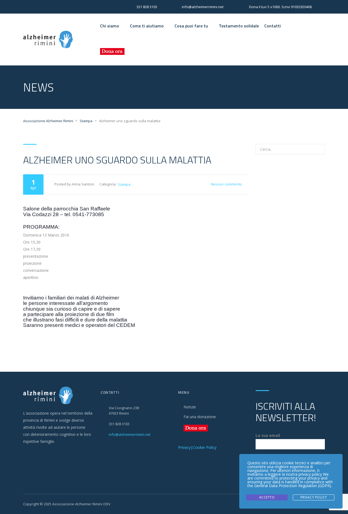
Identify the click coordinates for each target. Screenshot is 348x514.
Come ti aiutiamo (147, 26)
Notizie (190, 406)
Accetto (267, 497)
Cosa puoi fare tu (191, 26)
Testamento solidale (239, 26)
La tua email (268, 435)
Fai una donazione (200, 416)
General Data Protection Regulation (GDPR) (292, 485)
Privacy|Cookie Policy (197, 447)
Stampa (124, 184)
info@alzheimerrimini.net (129, 434)
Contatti (272, 26)
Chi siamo (109, 26)
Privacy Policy (313, 497)
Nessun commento (226, 184)
